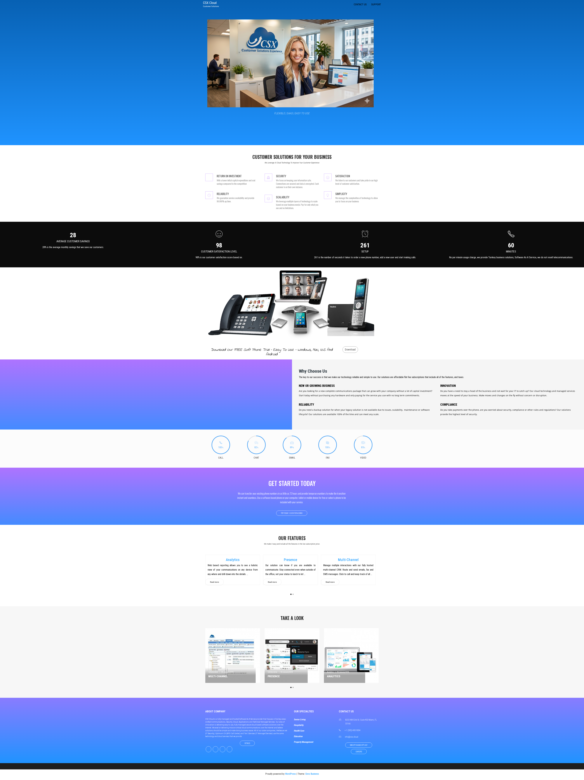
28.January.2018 (227, 672)
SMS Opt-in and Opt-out (358, 745)
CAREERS (359, 751)
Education (298, 736)
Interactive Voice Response (348, 560)
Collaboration (213, 672)
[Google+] (222, 749)
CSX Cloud (210, 3)
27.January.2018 (346, 672)
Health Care (299, 730)
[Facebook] (208, 749)
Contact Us (360, 4)
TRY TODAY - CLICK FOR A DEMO (291, 513)
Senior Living (300, 719)
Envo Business (312, 773)
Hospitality (299, 725)
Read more (214, 582)
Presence (232, 560)
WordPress (290, 773)
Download (350, 349)
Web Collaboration (339, 676)
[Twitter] (215, 749)
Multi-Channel (290, 560)
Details (247, 743)
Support (376, 4)
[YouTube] (229, 749)
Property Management (303, 742)
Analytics (271, 672)
